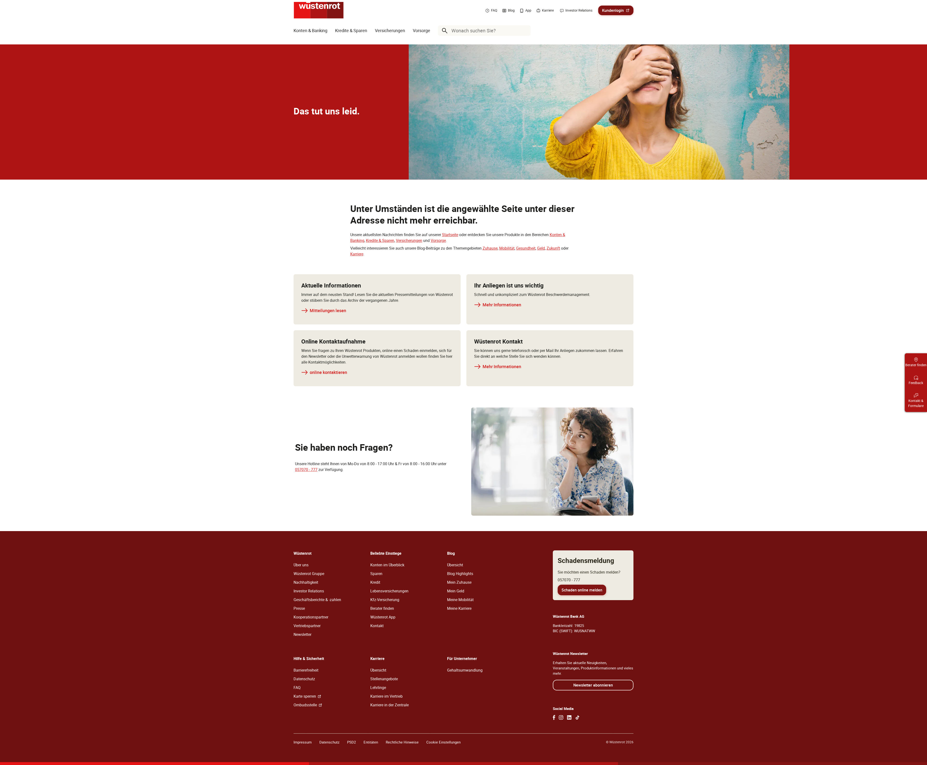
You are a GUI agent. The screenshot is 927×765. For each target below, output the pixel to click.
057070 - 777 (306, 469)
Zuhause (490, 248)
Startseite (450, 234)
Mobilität (506, 248)
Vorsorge (438, 240)
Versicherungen (409, 240)
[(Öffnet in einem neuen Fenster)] (554, 717)
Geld (541, 248)
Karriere (356, 254)
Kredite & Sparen (380, 240)
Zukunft (553, 248)
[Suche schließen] (526, 31)
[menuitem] (310, 30)
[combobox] (485, 30)
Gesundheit (525, 248)
